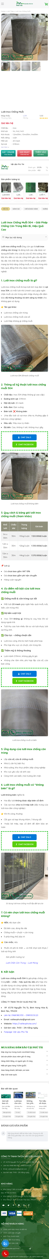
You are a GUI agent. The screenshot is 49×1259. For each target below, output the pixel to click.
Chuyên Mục (7, 1116)
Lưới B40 (6, 195)
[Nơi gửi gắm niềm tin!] (24, 4)
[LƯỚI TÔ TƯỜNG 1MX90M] (43, 188)
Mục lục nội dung (13, 237)
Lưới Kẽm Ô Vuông (18, 195)
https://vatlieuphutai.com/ (25, 1023)
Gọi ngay (24, 153)
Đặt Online (8, 153)
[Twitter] (8, 1205)
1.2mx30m (17, 134)
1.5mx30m (26, 134)
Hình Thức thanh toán (11, 1236)
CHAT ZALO (26, 437)
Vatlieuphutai (24, 1256)
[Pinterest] (13, 1205)
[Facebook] (29, 1205)
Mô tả (5, 209)
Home (3, 11)
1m (14, 131)
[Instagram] (24, 1205)
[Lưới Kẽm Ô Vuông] (18, 188)
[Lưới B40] (6, 188)
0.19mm (16, 144)
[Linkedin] (18, 1205)
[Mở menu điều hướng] (3, 4)
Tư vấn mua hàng (33, 1112)
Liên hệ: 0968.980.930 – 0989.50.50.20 (21, 1015)
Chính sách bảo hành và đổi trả (15, 1229)
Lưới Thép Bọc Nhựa (30, 195)
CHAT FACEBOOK (26, 444)
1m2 (17, 131)
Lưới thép (10, 11)
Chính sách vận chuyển (12, 1233)
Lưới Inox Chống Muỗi (23, 11)
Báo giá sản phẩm (8, 1112)
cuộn (15, 138)
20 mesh (16, 141)
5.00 (41, 116)
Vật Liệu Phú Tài (17, 164)
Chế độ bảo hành (31, 209)
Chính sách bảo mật (10, 1243)
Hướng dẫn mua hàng (11, 1240)
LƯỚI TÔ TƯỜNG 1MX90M (43, 195)
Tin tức (18, 1112)
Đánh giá (16, 209)
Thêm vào (40, 153)
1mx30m (34, 134)
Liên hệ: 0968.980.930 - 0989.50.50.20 (17, 1165)
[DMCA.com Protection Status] (28, 1213)
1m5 (22, 131)
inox (14, 128)
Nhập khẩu (5, 116)
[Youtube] (3, 1205)
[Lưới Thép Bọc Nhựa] (31, 188)
